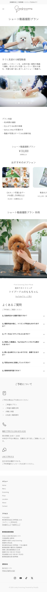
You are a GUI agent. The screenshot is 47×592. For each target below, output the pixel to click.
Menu (4, 489)
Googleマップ (6, 524)
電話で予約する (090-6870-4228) (14, 431)
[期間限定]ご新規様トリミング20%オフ (23, 2)
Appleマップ (16, 524)
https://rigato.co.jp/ (8, 570)
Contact (4, 506)
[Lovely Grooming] (23, 9)
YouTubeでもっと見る (23, 296)
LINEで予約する (8, 456)
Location (5, 499)
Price (3, 496)
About (4, 503)
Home (4, 485)
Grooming (5, 492)
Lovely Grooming (19, 587)
